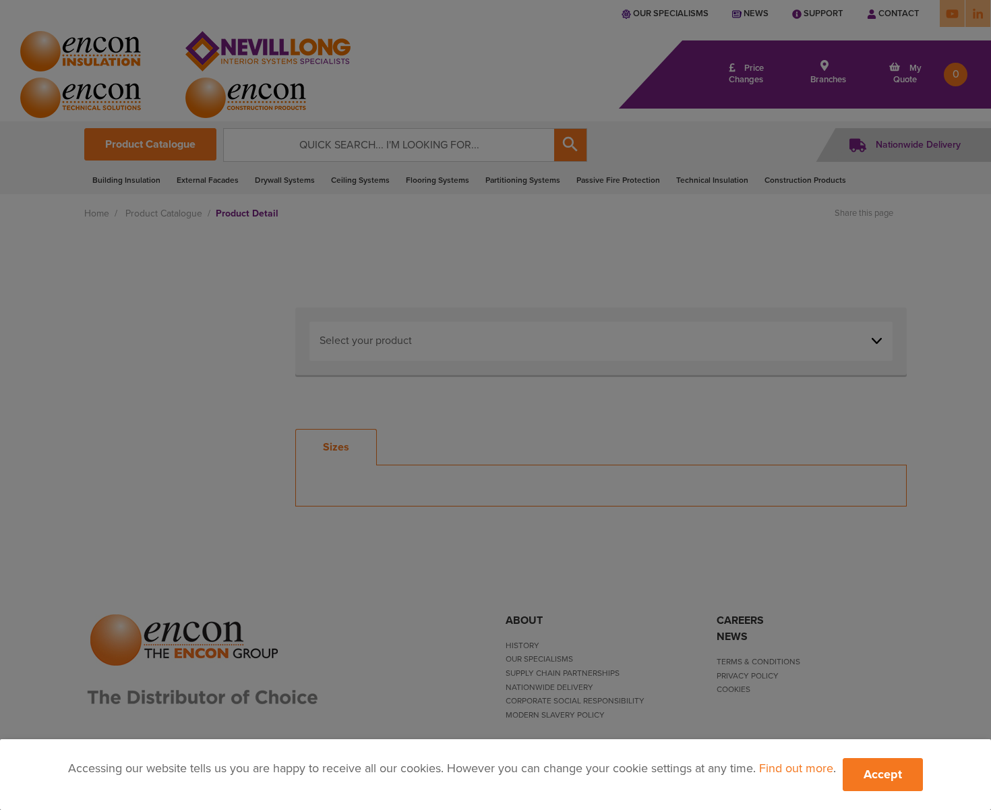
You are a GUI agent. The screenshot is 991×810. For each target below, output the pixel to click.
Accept (883, 774)
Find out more (796, 768)
